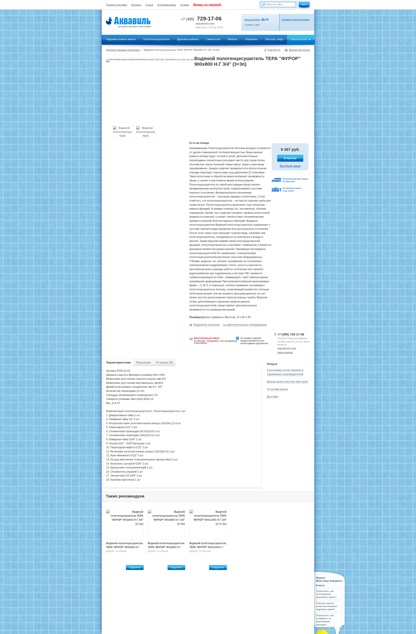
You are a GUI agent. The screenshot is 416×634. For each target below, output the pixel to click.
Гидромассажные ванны (121, 39)
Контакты (136, 4)
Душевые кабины (187, 39)
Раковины (251, 39)
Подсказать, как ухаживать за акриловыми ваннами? (325, 620)
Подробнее (135, 567)
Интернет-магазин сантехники (123, 50)
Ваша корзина (252, 19)
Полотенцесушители (156, 39)
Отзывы (184, 4)
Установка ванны (166, 4)
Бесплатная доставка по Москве (295, 180)
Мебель (232, 39)
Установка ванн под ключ (292, 189)
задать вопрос (285, 352)
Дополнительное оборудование (247, 324)
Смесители (213, 39)
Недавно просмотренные (295, 19)
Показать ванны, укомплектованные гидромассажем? (326, 606)
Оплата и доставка (116, 4)
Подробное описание (206, 324)
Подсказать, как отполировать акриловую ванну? (326, 594)
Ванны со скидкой (207, 4)
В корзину (290, 158)
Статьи (149, 4)
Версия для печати (299, 50)
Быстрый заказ (290, 166)
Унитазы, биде (274, 39)
